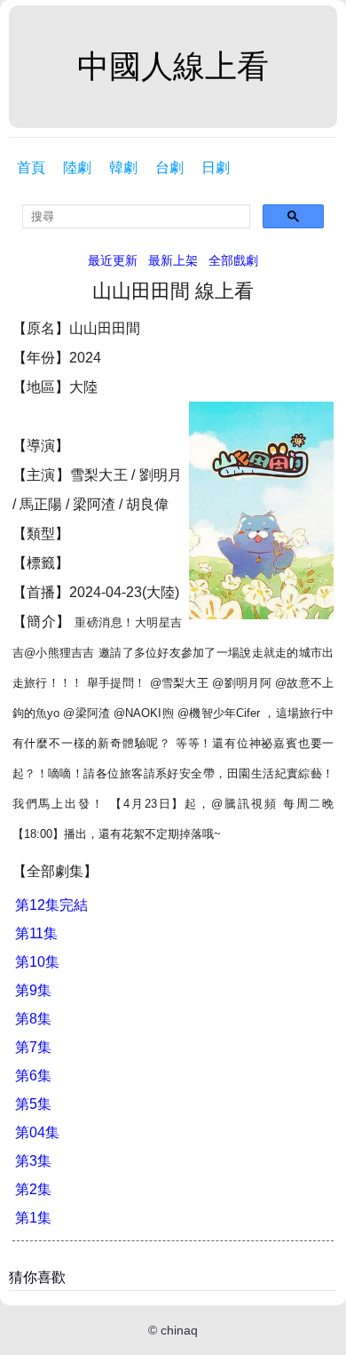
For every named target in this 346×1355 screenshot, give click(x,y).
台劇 (169, 167)
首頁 (31, 167)
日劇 (215, 167)
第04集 (37, 1132)
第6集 (33, 1075)
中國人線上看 (173, 66)
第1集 (33, 1217)
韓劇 (123, 167)
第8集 (33, 1018)
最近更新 (113, 260)
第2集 (33, 1189)
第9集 (33, 990)
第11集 (36, 933)
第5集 (33, 1104)
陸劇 (77, 167)
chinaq (179, 1330)
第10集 (37, 961)
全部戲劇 (233, 260)
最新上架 (173, 260)
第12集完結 (51, 905)
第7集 (33, 1047)
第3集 (33, 1160)
